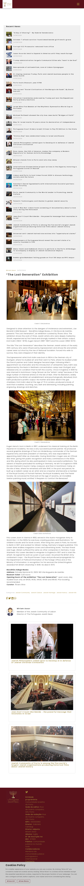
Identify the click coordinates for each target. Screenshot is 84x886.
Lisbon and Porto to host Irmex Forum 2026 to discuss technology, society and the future (43, 176)
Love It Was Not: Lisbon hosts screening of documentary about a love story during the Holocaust (44, 208)
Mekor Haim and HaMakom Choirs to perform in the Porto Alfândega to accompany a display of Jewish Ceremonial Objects (44, 250)
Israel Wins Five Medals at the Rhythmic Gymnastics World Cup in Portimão (43, 107)
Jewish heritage (49, 593)
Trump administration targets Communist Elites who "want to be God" (45, 60)
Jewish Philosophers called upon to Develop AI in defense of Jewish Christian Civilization (43, 143)
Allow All (11, 881)
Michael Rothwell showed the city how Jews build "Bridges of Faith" (43, 115)
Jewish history (62, 593)
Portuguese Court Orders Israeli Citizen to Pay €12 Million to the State (45, 129)
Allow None (24, 881)
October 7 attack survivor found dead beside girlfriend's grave (42, 40)
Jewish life (72, 593)
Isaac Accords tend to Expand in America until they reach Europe (42, 53)
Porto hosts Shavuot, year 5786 (27, 83)
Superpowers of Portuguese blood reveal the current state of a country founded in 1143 (41, 241)
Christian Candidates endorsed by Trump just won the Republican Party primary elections (43, 99)
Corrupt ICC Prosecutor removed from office (33, 46)
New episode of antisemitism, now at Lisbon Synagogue (38, 67)
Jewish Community (23, 593)
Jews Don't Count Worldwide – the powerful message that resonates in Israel (45, 217)
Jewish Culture (36, 593)
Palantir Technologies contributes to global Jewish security (40, 201)
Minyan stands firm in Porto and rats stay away (35, 160)
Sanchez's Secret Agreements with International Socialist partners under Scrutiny (43, 184)
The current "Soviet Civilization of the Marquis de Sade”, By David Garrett (43, 90)
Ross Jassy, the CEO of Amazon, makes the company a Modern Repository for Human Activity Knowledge (41, 152)
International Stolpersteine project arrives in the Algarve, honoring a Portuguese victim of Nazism (45, 167)
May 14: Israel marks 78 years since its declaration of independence (44, 122)
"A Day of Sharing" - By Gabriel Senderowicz (33, 33)
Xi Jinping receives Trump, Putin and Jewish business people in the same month (43, 75)
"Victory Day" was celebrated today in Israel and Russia (38, 136)
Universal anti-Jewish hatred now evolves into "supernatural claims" (44, 233)
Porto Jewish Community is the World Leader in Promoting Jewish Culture (43, 193)
